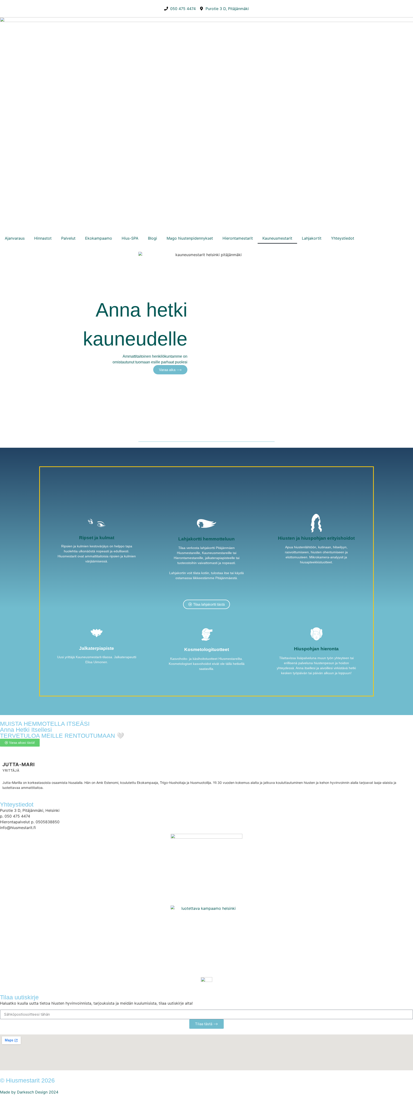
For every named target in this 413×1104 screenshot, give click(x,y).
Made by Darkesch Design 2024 (29, 1092)
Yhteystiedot (342, 238)
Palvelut (68, 238)
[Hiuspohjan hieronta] (316, 634)
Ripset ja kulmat (96, 537)
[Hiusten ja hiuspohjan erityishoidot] (316, 523)
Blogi (152, 238)
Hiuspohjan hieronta (316, 648)
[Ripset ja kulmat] (97, 523)
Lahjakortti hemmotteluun (206, 538)
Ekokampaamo (98, 238)
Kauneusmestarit (277, 238)
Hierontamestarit (238, 238)
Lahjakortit (311, 238)
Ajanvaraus (15, 238)
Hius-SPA (130, 238)
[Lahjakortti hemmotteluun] (206, 523)
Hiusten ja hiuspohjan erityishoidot (316, 538)
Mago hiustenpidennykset (190, 238)
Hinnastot (43, 238)
